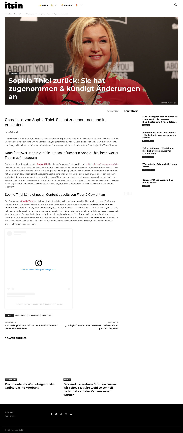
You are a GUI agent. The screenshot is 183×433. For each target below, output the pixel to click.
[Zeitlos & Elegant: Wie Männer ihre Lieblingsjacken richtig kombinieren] (132, 152)
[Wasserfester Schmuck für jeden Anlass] (132, 168)
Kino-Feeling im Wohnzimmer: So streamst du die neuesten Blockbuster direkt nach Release (160, 119)
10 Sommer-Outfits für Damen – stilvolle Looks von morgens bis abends (159, 135)
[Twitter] (66, 414)
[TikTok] (61, 414)
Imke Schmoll (21, 315)
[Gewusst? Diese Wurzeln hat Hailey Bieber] (132, 183)
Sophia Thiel (34, 315)
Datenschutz (10, 416)
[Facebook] (51, 414)
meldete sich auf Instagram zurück (101, 164)
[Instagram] (56, 414)
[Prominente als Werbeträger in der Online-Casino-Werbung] (32, 361)
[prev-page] (125, 193)
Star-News (14, 14)
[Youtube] (71, 414)
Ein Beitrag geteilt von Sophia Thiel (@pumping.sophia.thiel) (38, 304)
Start (6, 14)
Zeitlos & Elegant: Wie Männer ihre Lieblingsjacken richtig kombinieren (158, 151)
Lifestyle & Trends (11, 379)
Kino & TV (67, 379)
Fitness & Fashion (148, 141)
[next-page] (129, 193)
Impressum (10, 412)
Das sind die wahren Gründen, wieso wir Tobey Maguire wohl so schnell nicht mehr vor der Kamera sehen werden (89, 389)
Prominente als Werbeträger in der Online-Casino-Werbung (30, 385)
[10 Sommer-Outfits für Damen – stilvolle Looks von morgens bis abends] (132, 136)
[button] (175, 5)
